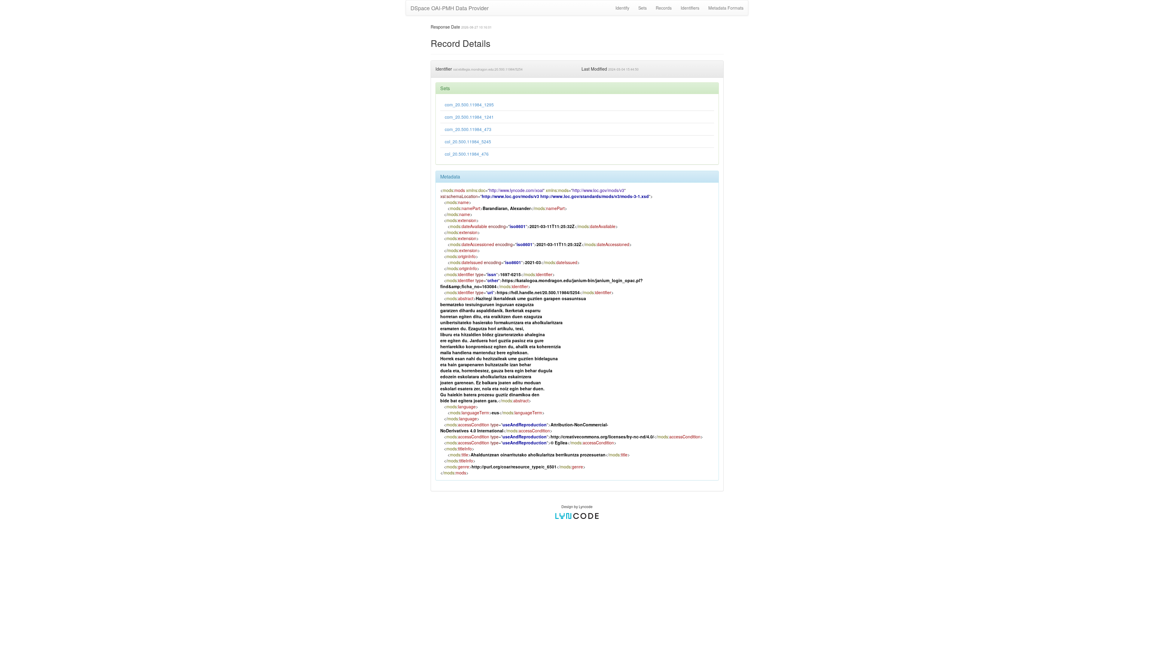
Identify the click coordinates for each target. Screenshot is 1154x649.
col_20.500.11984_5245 (468, 142)
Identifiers (690, 8)
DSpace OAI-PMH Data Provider (450, 8)
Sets (642, 8)
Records (664, 8)
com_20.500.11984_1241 (469, 117)
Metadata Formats (725, 8)
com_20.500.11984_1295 (469, 105)
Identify (622, 8)
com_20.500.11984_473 (468, 129)
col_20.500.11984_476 (467, 154)
